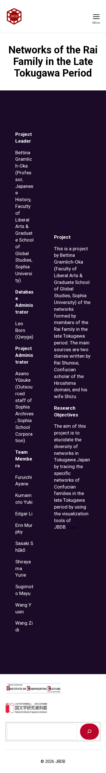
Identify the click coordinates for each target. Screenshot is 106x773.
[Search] (89, 732)
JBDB (60, 761)
